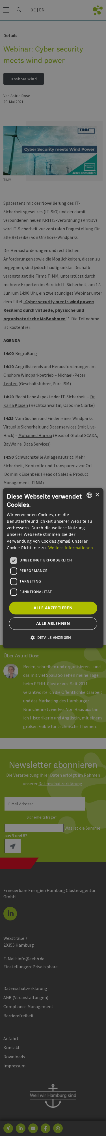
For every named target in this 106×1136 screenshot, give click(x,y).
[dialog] (53, 568)
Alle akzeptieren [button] (53, 607)
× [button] (97, 495)
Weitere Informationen (70, 547)
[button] (53, 637)
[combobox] (89, 495)
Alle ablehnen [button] (53, 623)
